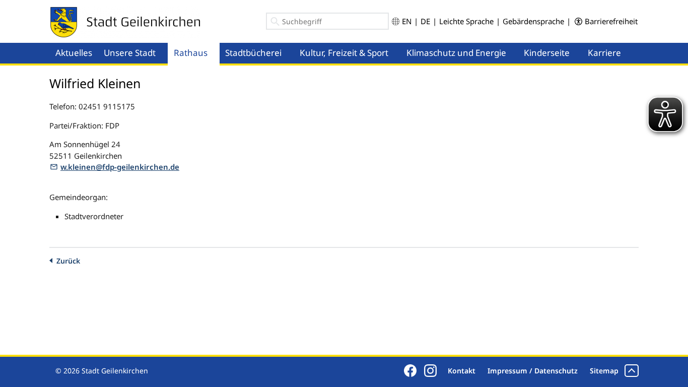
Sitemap (604, 370)
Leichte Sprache (466, 21)
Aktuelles (73, 52)
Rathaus (191, 52)
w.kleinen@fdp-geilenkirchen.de (119, 167)
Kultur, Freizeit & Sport (344, 52)
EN (406, 21)
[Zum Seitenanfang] (632, 370)
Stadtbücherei (253, 52)
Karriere (604, 52)
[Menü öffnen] (165, 43)
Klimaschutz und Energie (456, 52)
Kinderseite (547, 52)
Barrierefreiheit (611, 21)
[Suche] (275, 23)
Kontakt (461, 370)
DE (425, 21)
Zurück (68, 261)
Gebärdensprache (533, 21)
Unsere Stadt (130, 52)
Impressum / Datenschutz (533, 370)
